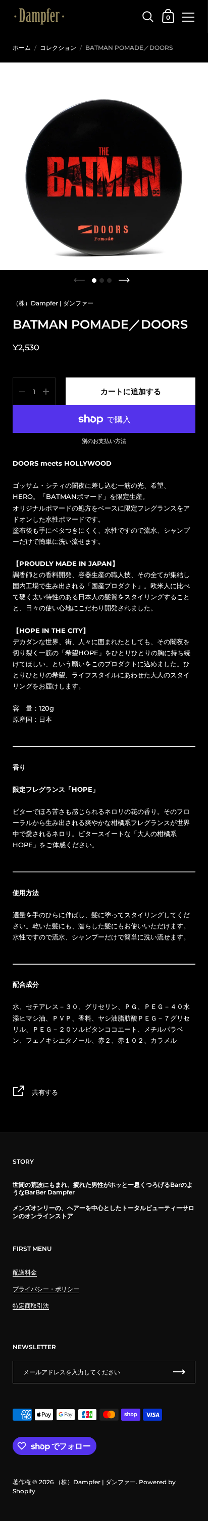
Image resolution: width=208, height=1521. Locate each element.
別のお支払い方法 (104, 441)
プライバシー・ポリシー (46, 1289)
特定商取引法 (31, 1305)
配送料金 (25, 1272)
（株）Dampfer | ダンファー (53, 303)
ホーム (22, 47)
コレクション (58, 47)
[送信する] (179, 1372)
